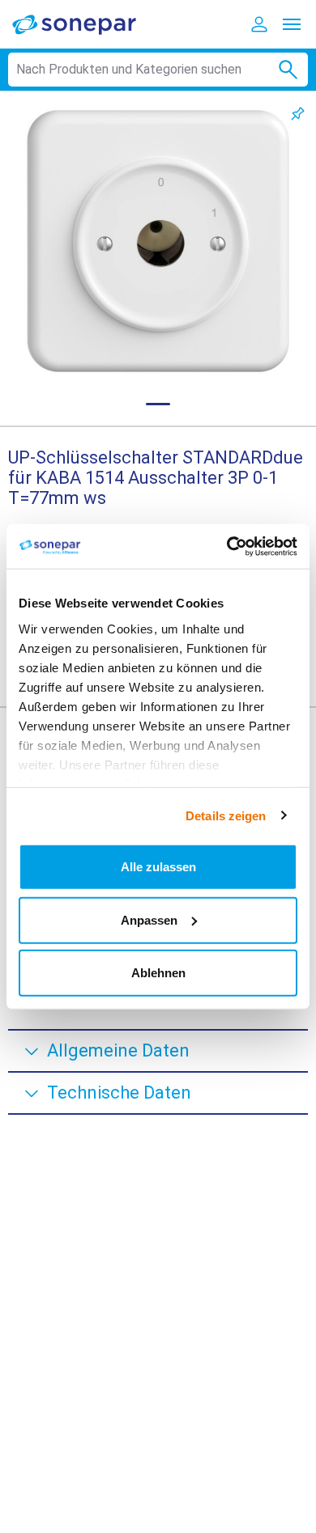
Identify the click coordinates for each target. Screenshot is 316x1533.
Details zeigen (226, 815)
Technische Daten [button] (119, 1092)
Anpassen (149, 919)
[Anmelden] (259, 24)
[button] (158, 241)
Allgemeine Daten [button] (118, 1050)
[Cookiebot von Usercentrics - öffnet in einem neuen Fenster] (227, 546)
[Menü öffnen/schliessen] (292, 24)
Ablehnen (158, 973)
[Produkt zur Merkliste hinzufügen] (298, 114)
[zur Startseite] (85, 24)
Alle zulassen (158, 867)
